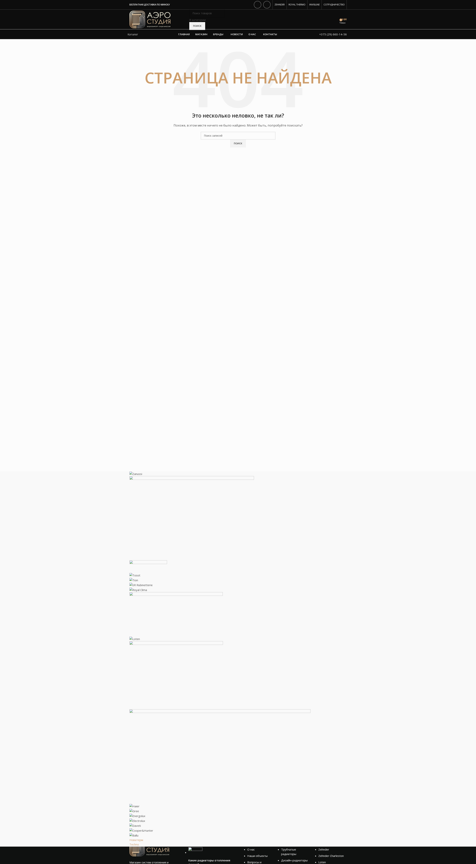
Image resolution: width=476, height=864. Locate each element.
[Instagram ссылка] (257, 4)
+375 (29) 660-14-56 (333, 34)
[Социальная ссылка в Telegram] (267, 4)
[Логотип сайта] (150, 19)
